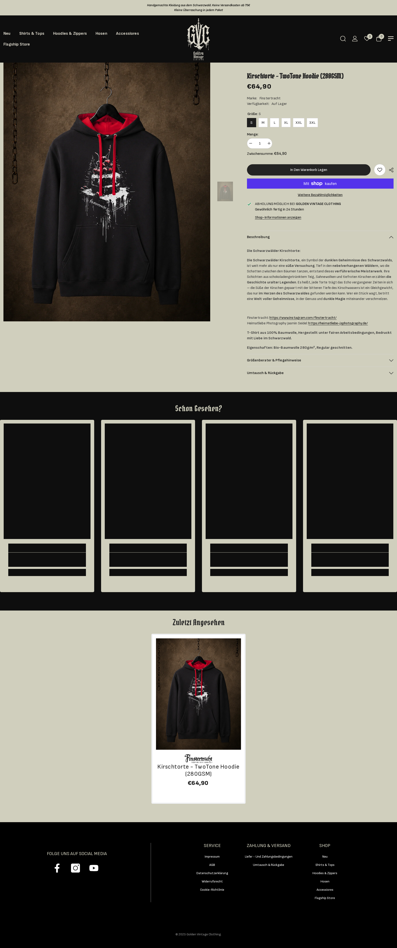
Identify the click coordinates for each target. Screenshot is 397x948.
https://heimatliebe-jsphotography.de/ (338, 323)
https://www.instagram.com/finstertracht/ (303, 318)
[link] (380, 170)
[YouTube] (93, 868)
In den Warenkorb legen (308, 170)
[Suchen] (343, 38)
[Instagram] (75, 868)
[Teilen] (390, 170)
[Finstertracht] (198, 758)
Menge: (252, 134)
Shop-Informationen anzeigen (278, 217)
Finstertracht (270, 98)
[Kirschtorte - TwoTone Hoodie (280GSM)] (198, 694)
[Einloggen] (355, 38)
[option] (106, 192)
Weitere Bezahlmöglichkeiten (320, 195)
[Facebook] (57, 868)
